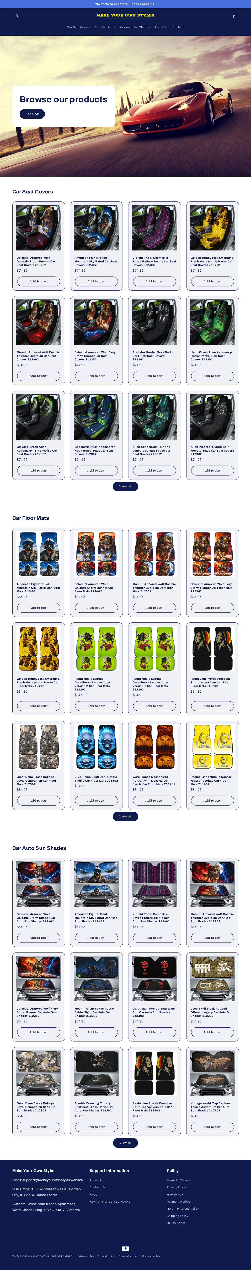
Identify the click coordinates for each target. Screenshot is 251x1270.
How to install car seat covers (110, 1201)
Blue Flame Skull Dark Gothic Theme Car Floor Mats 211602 (96, 778)
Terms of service (128, 1256)
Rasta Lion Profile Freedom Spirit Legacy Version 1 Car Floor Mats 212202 (152, 1107)
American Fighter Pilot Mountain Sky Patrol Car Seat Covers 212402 (96, 261)
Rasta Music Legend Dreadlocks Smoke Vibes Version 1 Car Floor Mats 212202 (151, 684)
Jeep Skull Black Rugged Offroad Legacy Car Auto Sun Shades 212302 (212, 1012)
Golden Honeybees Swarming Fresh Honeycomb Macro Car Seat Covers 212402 (212, 261)
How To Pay (175, 1194)
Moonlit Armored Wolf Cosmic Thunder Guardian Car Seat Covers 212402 (38, 356)
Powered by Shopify (62, 1256)
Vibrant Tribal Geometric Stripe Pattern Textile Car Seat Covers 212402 (154, 261)
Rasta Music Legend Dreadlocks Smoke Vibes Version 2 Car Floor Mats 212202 (93, 684)
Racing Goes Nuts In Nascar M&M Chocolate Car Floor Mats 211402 (211, 780)
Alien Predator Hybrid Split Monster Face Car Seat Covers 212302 (212, 450)
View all (125, 486)
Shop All (32, 113)
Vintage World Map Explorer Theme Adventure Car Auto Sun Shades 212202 (211, 1107)
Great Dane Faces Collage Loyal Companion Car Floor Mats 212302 (36, 780)
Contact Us (97, 1187)
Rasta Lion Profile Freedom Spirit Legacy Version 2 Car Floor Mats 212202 (210, 682)
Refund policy (106, 1256)
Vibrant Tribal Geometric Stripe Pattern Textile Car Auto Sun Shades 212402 (151, 918)
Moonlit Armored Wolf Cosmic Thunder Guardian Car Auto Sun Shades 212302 (212, 918)
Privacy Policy (176, 1187)
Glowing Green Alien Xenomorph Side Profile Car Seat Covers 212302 (37, 450)
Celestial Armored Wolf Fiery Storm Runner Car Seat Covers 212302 (95, 356)
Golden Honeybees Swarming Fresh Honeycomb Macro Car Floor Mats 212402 (38, 682)
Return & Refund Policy (183, 1208)
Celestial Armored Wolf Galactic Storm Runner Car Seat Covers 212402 (36, 261)
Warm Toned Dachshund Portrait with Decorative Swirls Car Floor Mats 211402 (154, 780)
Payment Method (179, 1201)
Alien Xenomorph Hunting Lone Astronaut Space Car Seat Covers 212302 (151, 450)
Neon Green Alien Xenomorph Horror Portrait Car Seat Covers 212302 (212, 356)
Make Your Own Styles (35, 1256)
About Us (96, 1180)
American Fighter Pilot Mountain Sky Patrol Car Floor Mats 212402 (38, 587)
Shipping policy (151, 1256)
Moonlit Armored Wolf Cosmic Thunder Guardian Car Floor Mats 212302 (154, 587)
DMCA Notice (176, 1222)
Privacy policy (86, 1256)
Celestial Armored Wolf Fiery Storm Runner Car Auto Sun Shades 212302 (37, 1012)
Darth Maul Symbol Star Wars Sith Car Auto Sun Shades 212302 (154, 1012)
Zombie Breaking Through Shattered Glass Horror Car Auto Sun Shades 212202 (94, 1107)
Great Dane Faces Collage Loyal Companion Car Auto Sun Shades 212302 (36, 1107)
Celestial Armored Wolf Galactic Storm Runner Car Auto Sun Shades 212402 (36, 918)
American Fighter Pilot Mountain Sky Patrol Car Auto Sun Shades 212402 (96, 918)
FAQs (93, 1194)
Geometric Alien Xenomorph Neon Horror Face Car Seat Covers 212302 (95, 450)
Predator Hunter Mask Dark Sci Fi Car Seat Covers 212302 (152, 356)
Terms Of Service (178, 1180)
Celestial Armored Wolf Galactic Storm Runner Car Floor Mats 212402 (94, 587)
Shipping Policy (177, 1215)
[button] (16, 16)
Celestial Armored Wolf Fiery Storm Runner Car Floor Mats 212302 (212, 587)
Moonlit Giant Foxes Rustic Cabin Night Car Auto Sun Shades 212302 (94, 1012)
